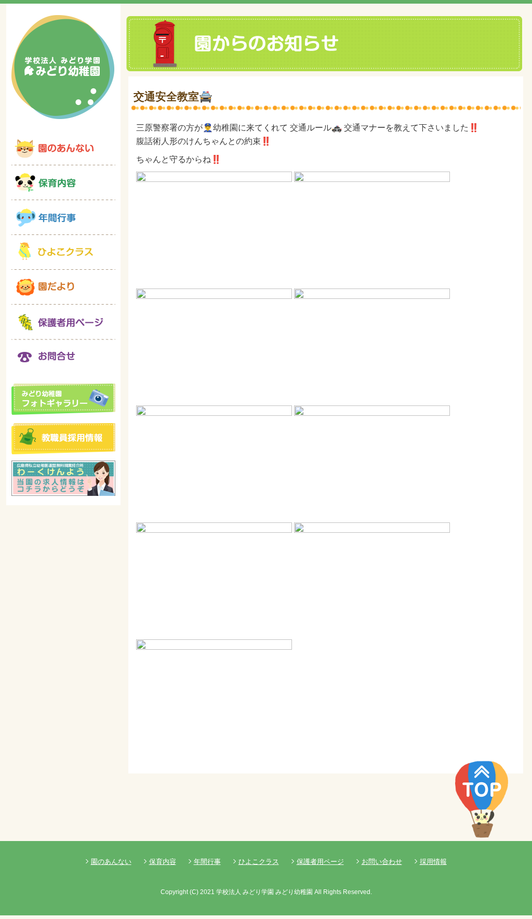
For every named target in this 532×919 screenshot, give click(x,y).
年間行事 (207, 861)
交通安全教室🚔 (173, 96)
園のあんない (111, 861)
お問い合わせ (382, 861)
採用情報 (433, 861)
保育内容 (162, 861)
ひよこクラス (258, 861)
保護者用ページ (320, 861)
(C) (194, 892)
